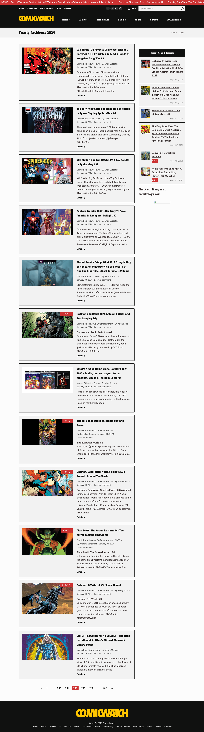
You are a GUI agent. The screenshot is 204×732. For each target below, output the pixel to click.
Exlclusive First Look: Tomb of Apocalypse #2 (107, 2)
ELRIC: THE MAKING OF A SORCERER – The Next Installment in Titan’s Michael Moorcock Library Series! (103, 640)
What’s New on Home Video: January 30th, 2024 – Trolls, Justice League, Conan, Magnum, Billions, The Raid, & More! (102, 373)
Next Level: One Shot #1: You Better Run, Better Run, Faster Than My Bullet (167, 172)
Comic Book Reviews (86, 324)
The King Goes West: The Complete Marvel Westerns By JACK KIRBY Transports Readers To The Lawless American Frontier (166, 133)
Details (80, 95)
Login (133, 8)
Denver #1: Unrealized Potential (163, 155)
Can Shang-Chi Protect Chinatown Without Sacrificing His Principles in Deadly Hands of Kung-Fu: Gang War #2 (103, 54)
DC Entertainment (105, 324)
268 (105, 688)
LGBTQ (117, 540)
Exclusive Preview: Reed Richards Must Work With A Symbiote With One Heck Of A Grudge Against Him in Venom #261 (167, 68)
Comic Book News (85, 64)
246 (59, 688)
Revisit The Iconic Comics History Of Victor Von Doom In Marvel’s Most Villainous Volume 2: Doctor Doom (166, 93)
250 (91, 688)
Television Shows (92, 383)
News (97, 64)
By (110, 64)
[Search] (182, 8)
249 (83, 688)
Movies (80, 383)
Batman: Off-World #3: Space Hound (99, 585)
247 (67, 688)
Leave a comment (102, 67)
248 (75, 688)
